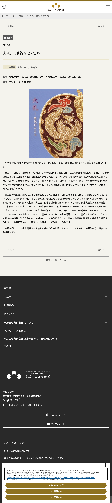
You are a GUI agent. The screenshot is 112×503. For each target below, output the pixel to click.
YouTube (56, 424)
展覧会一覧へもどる (56, 260)
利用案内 (9, 305)
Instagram (56, 414)
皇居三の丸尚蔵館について (18, 322)
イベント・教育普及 (15, 331)
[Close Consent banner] (107, 465)
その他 (7, 346)
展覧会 (7, 288)
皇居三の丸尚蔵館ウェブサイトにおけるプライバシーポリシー (34, 458)
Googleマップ (10, 400)
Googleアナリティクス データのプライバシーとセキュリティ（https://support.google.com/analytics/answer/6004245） (51, 478)
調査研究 (9, 314)
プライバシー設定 (56, 485)
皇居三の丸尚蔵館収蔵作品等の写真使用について (31, 338)
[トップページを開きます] (29, 375)
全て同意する (56, 497)
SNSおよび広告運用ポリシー (18, 450)
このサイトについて (14, 443)
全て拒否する (56, 491)
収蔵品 (7, 296)
